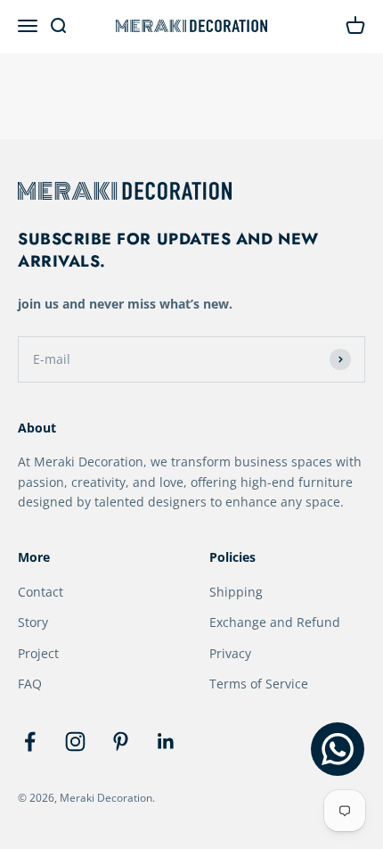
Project (38, 653)
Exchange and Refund (274, 622)
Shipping (236, 591)
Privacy (230, 653)
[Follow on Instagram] (75, 741)
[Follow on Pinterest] (121, 741)
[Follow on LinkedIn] (166, 741)
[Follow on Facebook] (30, 741)
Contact (40, 591)
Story (33, 622)
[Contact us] (337, 749)
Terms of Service (258, 683)
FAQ (30, 683)
